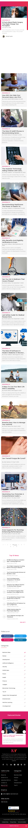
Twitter (21, 636)
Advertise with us (6, 780)
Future (15, 780)
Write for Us (4, 777)
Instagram (8, 640)
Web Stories (4, 802)
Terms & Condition (22, 822)
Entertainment (18, 782)
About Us (3, 775)
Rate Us (18, 810)
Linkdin (21, 640)
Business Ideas (18, 775)
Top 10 (15, 785)
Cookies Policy (5, 822)
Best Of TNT (4, 785)
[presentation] (3, 731)
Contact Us (4, 782)
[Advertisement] (14, 56)
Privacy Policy (13, 822)
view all (22, 622)
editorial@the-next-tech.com (10, 794)
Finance (16, 777)
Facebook (7, 636)
